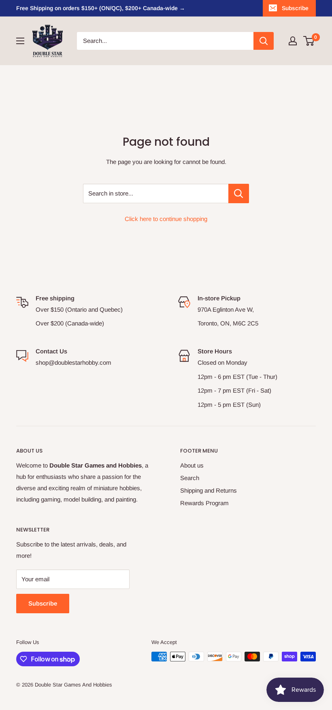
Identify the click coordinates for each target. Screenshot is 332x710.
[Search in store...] (238, 193)
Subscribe (295, 8)
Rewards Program (204, 503)
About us (192, 465)
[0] (309, 41)
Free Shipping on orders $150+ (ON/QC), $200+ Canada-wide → (100, 8)
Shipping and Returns (208, 490)
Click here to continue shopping (166, 218)
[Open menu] (20, 41)
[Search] (263, 41)
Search (189, 477)
